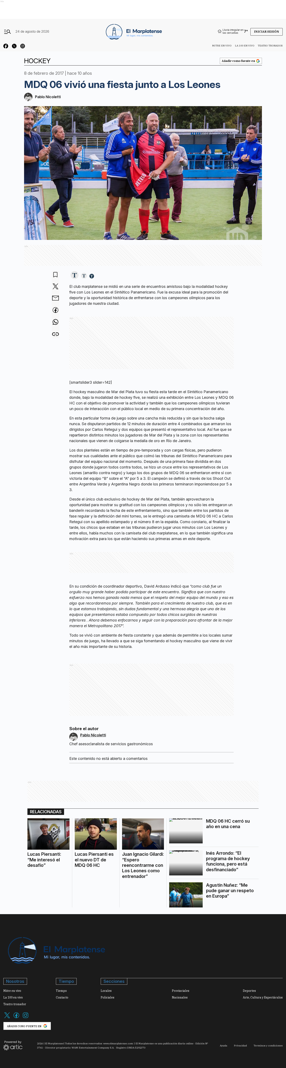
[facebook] (55, 310)
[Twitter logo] (7, 1018)
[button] (74, 275)
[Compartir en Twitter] (55, 287)
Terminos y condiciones (268, 1045)
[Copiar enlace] (55, 334)
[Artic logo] (12, 1045)
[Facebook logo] (16, 1018)
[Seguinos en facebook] (5, 47)
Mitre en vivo (222, 45)
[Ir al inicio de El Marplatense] (133, 31)
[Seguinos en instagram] (22, 47)
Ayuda (223, 1045)
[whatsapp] (55, 322)
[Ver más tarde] (55, 275)
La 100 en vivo (244, 45)
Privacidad (240, 1045)
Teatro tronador (270, 45)
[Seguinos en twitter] (14, 47)
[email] (55, 298)
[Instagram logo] (25, 1018)
